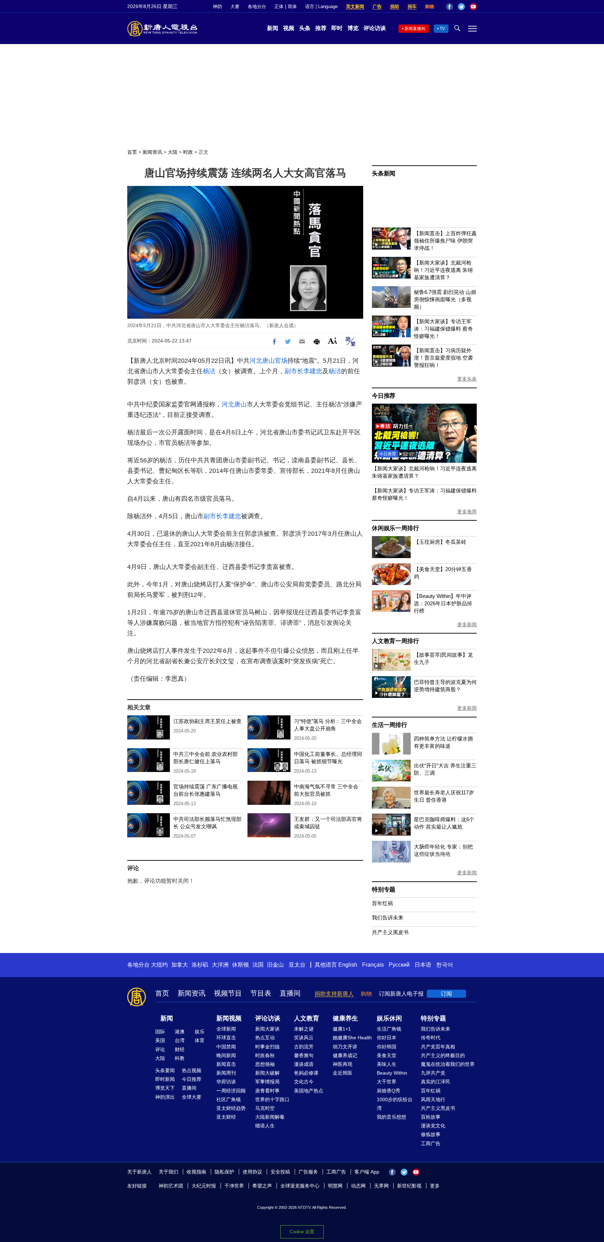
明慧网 (335, 1186)
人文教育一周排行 (395, 641)
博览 (353, 28)
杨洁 (209, 371)
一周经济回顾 (231, 1090)
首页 (132, 152)
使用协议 (252, 1172)
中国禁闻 (226, 1046)
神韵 (217, 6)
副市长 (294, 371)
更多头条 (467, 379)
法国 (258, 965)
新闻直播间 (414, 28)
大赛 (234, 6)
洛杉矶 (200, 965)
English (347, 965)
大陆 (173, 152)
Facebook (449, 6)
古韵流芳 (304, 1046)
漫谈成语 (304, 1064)
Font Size (333, 340)
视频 (288, 28)
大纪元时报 (204, 1186)
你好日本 (386, 1037)
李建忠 (312, 371)
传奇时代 (430, 1037)
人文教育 (306, 1018)
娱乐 (199, 1031)
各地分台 (257, 6)
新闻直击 (226, 1064)
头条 (304, 28)
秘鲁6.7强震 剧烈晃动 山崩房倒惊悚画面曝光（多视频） (445, 299)
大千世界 (386, 1081)
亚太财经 (226, 1117)
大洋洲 (220, 965)
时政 (188, 152)
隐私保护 (224, 1172)
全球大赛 (191, 1097)
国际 (160, 1031)
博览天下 (165, 1088)
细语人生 (265, 1125)
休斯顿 (240, 965)
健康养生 (345, 1018)
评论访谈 (375, 28)
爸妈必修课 (306, 1073)
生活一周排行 (389, 725)
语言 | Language (321, 6)
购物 (429, 6)
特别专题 (383, 889)
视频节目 (228, 993)
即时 (337, 28)
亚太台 (297, 965)
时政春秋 (265, 1055)
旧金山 (275, 965)
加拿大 (179, 965)
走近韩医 (342, 1073)
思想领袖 (265, 1064)
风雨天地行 (433, 1099)
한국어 (444, 965)
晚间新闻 (226, 1055)
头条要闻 (165, 1070)
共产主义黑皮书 (390, 932)
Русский (399, 965)
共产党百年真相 (438, 1046)
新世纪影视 (409, 1186)
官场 (281, 360)
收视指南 (196, 1172)
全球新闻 (226, 1029)
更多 (435, 1186)
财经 (180, 1049)
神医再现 (342, 1064)
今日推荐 (383, 395)
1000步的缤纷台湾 (394, 1104)
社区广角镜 (228, 1099)
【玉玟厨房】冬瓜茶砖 (440, 542)
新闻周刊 (226, 1073)
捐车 (412, 6)
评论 (160, 1049)
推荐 (320, 28)
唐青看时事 (267, 1090)
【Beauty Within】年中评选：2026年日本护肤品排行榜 (443, 603)
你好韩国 (386, 1046)
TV (442, 28)
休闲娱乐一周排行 (395, 528)
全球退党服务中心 (299, 1186)
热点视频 (191, 1070)
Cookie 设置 (302, 1231)
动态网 (358, 1186)
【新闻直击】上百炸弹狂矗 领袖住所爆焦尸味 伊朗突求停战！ (445, 240)
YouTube (473, 6)
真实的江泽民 (435, 1081)
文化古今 (304, 1081)
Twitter (461, 6)
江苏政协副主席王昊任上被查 (207, 721)
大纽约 (159, 965)
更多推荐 (467, 511)
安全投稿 (280, 1172)
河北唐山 (262, 360)
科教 (180, 1058)
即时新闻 (165, 1079)
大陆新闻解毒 (270, 1117)
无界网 (381, 1186)
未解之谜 (304, 1029)
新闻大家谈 (267, 1029)
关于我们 (168, 1172)
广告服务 (308, 1172)
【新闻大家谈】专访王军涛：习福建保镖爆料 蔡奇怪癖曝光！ (443, 328)
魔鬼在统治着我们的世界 (448, 1064)
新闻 (272, 28)
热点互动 (265, 1037)
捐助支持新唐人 (334, 994)
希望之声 (262, 1186)
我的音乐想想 (391, 1117)
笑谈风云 (304, 1037)
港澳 (180, 1031)
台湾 (180, 1040)
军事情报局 (267, 1081)
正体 (278, 6)
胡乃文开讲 (345, 1046)
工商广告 (430, 1143)
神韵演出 (165, 1097)
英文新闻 (355, 6)
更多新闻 (467, 624)
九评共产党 (433, 1073)
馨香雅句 (304, 1055)
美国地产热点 (308, 1090)
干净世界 (234, 1186)
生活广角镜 (389, 1029)
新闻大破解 (267, 1073)
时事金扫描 (267, 1046)
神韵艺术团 (171, 1186)
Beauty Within (392, 1073)
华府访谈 (226, 1081)
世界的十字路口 (272, 1099)
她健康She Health (352, 1037)
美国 (160, 1040)
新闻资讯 (152, 152)
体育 (199, 1040)
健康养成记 (345, 1055)
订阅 (446, 994)
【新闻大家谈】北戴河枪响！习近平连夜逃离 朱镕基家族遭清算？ (443, 270)
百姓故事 (430, 1117)
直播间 (290, 993)
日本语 (423, 965)
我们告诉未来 (387, 917)
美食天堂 (386, 1055)
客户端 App (366, 1172)
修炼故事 (430, 1134)
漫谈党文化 (433, 1125)
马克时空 (265, 1108)
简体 (292, 6)
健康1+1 (342, 1029)
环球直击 (226, 1037)
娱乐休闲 (389, 1018)
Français (373, 965)
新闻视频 (229, 1018)
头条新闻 (383, 173)
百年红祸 (382, 903)
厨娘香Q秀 (388, 1090)
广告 (377, 6)
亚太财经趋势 (231, 1108)
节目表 (260, 993)
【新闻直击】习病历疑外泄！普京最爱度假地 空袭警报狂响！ (443, 357)
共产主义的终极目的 (443, 1055)
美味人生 (386, 1064)
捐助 (394, 6)
